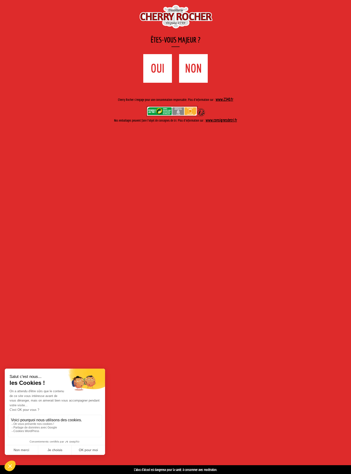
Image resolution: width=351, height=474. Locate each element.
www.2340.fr (224, 82)
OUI (164, 63)
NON (186, 63)
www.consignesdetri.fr (221, 102)
